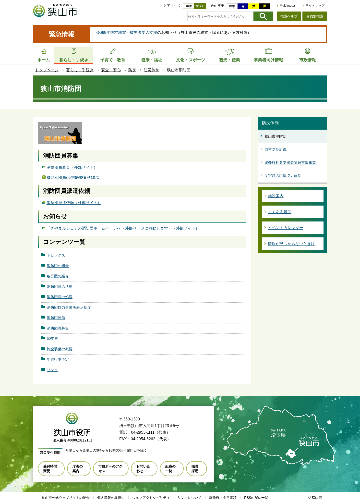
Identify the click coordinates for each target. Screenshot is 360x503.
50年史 (52, 338)
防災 (132, 70)
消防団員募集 (58, 328)
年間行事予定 (58, 359)
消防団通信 (56, 318)
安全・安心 (111, 70)
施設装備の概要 (59, 349)
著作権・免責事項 (223, 497)
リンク (52, 370)
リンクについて (190, 497)
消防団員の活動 (59, 286)
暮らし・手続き (80, 70)
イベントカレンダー (285, 228)
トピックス (56, 255)
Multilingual (288, 5)
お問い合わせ (143, 468)
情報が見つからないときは (291, 244)
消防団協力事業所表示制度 (69, 307)
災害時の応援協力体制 (282, 175)
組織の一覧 (170, 468)
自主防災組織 (275, 149)
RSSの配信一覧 (256, 497)
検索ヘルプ (289, 16)
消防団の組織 (58, 266)
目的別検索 (314, 16)
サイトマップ (314, 5)
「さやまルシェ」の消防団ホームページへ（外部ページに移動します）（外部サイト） (123, 228)
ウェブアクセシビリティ (151, 497)
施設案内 (276, 196)
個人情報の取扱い (111, 497)
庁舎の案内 (77, 468)
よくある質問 (279, 212)
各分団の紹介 (58, 276)
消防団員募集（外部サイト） (72, 167)
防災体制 (151, 70)
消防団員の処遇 (59, 297)
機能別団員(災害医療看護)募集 (73, 177)
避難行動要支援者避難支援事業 (290, 162)
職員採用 (195, 468)
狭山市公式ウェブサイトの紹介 (66, 497)
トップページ (47, 70)
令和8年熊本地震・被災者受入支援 (126, 32)
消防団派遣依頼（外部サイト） (74, 203)
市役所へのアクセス (110, 468)
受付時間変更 (50, 468)
